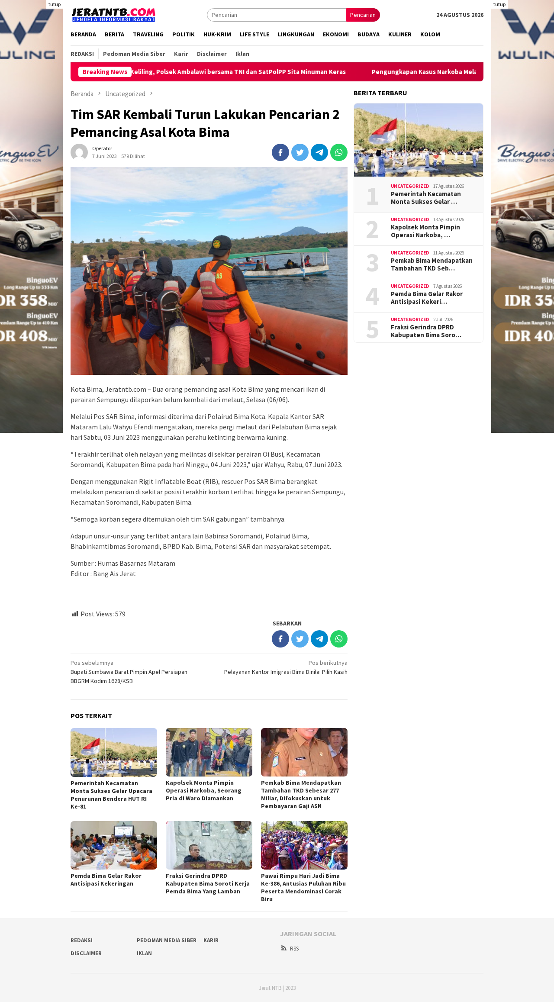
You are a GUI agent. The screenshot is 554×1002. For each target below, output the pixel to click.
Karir (211, 940)
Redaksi (82, 940)
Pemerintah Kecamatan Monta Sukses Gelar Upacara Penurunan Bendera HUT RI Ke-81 (111, 794)
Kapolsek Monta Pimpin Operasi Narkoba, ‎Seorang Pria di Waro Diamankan (204, 790)
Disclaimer (86, 953)
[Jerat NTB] (114, 14)
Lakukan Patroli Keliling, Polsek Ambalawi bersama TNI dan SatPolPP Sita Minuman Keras (176, 72)
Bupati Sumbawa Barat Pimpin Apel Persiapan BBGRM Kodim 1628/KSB (129, 672)
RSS (294, 948)
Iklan (144, 953)
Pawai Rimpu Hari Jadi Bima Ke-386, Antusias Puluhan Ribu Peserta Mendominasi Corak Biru (303, 887)
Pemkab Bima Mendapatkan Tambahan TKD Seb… (432, 264)
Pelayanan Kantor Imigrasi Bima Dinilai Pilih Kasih (286, 667)
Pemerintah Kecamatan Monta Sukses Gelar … (426, 198)
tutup (54, 4)
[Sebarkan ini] (280, 152)
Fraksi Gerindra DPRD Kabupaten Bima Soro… (426, 331)
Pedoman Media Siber (166, 940)
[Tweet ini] (300, 152)
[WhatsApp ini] (339, 152)
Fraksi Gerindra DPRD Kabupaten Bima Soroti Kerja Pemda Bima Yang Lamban (208, 883)
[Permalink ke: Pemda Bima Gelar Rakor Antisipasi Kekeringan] (114, 845)
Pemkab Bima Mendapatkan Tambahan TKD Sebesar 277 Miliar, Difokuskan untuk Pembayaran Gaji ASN (301, 794)
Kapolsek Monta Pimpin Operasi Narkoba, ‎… (425, 231)
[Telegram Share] (319, 152)
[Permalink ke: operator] (79, 151)
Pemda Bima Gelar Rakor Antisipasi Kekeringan (106, 879)
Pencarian (363, 15)
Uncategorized (410, 186)
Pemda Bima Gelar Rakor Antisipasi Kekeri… (427, 298)
